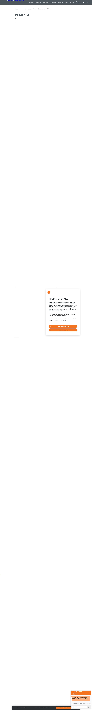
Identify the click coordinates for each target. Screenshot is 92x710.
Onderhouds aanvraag (43, 707)
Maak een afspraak (21, 707)
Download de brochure (63, 329)
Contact (72, 2)
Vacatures (60, 2)
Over (66, 2)
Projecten (53, 2)
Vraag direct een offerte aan (63, 326)
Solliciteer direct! (64, 707)
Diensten (38, 2)
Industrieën (46, 2)
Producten (31, 2)
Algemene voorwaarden (79, 2)
